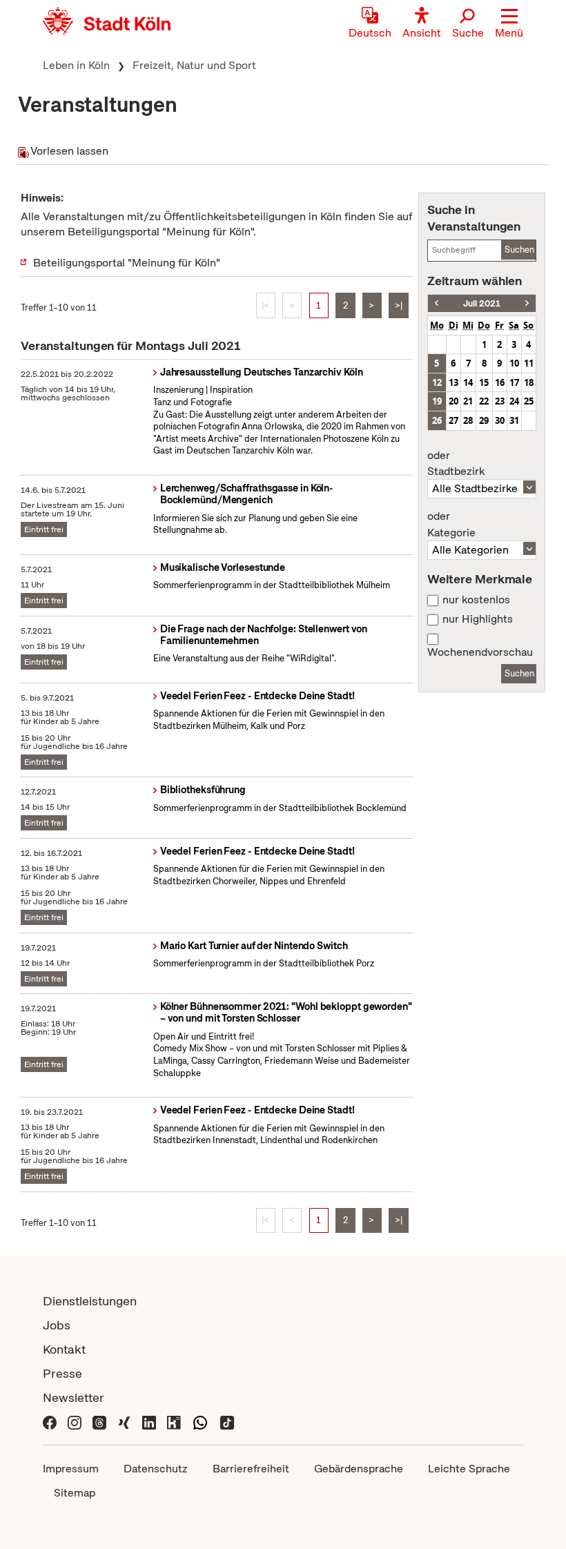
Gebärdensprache (358, 1468)
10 (514, 363)
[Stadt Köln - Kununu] (174, 1422)
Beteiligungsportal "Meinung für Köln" (126, 262)
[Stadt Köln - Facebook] (50, 1422)
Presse (62, 1373)
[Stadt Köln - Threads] (99, 1422)
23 (500, 401)
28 (468, 420)
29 (484, 420)
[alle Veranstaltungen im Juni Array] (436, 303)
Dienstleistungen (90, 1301)
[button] (509, 24)
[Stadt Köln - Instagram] (74, 1422)
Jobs (56, 1325)
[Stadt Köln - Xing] (124, 1422)
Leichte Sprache (469, 1468)
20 (453, 401)
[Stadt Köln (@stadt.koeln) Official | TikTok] (227, 1422)
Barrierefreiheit (251, 1468)
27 (453, 420)
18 (529, 382)
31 (514, 420)
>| (398, 305)
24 (514, 401)
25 (529, 401)
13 (453, 382)
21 (468, 401)
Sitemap (74, 1492)
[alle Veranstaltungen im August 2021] (527, 303)
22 (484, 401)
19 (437, 401)
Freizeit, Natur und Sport (194, 65)
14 (468, 382)
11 (529, 363)
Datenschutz (156, 1468)
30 (500, 420)
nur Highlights (477, 619)
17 (514, 382)
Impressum (71, 1468)
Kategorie (451, 524)
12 (437, 382)
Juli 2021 (481, 303)
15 (484, 382)
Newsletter (73, 1397)
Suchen (519, 249)
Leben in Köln (76, 65)
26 (437, 420)
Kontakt (64, 1349)
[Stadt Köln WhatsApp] (200, 1422)
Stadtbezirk (456, 464)
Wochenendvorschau (480, 652)
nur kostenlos (476, 599)
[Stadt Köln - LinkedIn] (149, 1422)
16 (500, 382)
